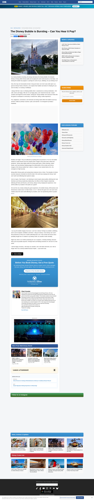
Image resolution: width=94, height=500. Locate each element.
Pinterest (21, 36)
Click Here (75, 6)
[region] (47, 497)
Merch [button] (60, 2)
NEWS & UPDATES (68, 39)
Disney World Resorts (67, 140)
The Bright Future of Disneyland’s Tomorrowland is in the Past (75, 450)
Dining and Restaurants (67, 135)
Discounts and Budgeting (67, 137)
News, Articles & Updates (20, 434)
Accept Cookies (80, 497)
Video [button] (52, 2)
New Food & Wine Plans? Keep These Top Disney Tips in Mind (50, 360)
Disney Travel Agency (47, 481)
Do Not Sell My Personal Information (67, 497)
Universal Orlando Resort (67, 148)
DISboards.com (65, 129)
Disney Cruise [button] (33, 2)
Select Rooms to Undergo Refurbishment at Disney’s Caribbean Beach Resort (32, 380)
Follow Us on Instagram (19, 395)
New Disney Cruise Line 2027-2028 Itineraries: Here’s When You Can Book (37, 471)
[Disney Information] (4, 2)
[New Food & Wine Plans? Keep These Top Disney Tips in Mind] (50, 353)
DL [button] (38, 2)
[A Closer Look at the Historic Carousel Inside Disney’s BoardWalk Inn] (34, 353)
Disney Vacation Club (66, 145)
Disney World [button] (25, 2)
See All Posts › (24, 310)
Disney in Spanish (55, 481)
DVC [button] (48, 2)
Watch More (49, 321)
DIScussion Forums (39, 481)
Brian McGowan (34, 156)
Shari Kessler (15, 34)
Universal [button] (43, 2)
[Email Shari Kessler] (22, 313)
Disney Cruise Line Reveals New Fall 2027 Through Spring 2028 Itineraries (44, 6)
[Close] (92, 497)
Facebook (15, 36)
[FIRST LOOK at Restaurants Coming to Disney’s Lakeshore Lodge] (18, 353)
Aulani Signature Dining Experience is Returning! (25, 385)
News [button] (20, 2)
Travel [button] (64, 2)
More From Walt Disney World (22, 346)
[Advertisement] (34, 114)
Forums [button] (56, 2)
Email (25, 36)
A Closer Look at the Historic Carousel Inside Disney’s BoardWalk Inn (34, 360)
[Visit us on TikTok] (37, 488)
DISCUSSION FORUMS (69, 125)
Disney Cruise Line (66, 143)
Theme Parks (65, 132)
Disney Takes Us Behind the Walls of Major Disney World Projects (36, 450)
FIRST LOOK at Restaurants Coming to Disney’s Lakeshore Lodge (55, 450)
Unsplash (40, 156)
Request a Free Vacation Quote (34, 271)
